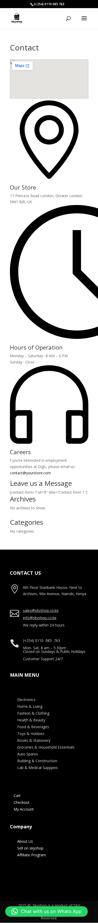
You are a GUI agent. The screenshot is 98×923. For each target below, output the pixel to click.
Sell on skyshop (30, 848)
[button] (46, 911)
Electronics (26, 699)
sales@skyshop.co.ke (41, 610)
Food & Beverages (33, 726)
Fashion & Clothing (33, 713)
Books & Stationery (33, 740)
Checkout (22, 802)
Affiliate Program (31, 854)
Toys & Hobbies (30, 733)
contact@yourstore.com (30, 472)
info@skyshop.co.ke (39, 617)
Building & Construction (37, 760)
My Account (24, 809)
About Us (25, 841)
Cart (17, 795)
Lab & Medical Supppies (37, 767)
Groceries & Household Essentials (45, 747)
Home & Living (29, 706)
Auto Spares (27, 753)
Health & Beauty (31, 719)
